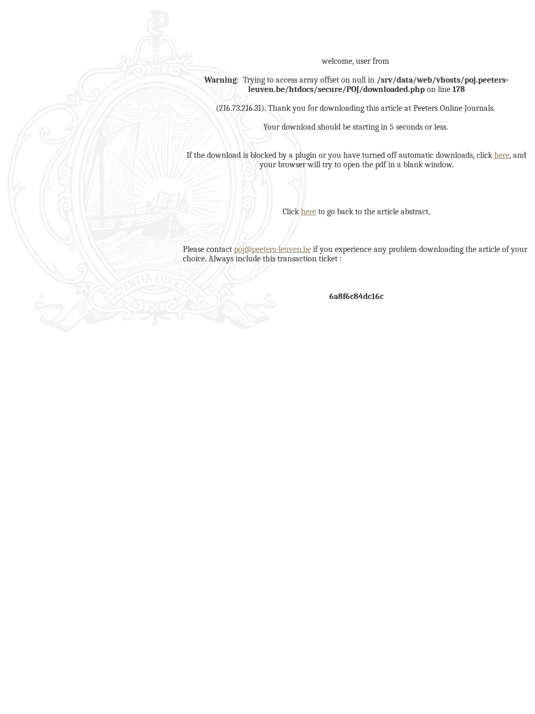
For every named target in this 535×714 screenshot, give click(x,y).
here (501, 155)
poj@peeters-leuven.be (272, 249)
